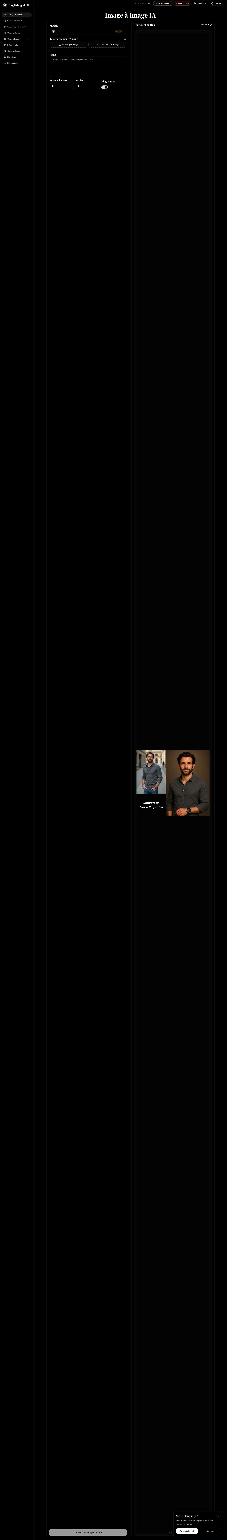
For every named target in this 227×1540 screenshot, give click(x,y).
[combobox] (88, 31)
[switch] (104, 87)
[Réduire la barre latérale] (27, 5)
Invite (53, 54)
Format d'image (59, 80)
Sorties (79, 80)
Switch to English (187, 1531)
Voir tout (205, 25)
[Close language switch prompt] (218, 1516)
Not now (210, 1531)
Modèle (54, 25)
